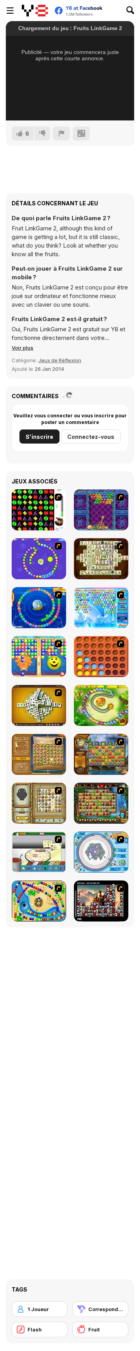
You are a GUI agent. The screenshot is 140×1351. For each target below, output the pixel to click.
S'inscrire (39, 436)
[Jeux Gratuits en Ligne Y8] (35, 10)
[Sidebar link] (10, 10)
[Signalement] (61, 133)
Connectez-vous (90, 436)
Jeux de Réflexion (59, 360)
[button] (22, 347)
